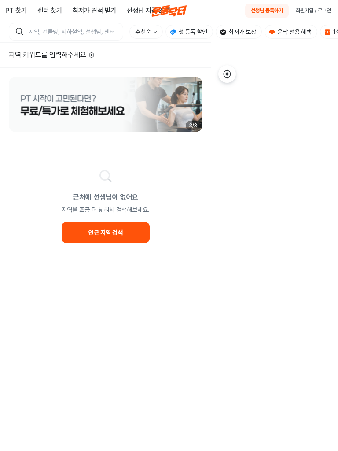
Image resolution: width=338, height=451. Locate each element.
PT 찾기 (16, 11)
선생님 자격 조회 (148, 11)
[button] (105, 104)
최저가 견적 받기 (94, 11)
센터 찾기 (49, 11)
